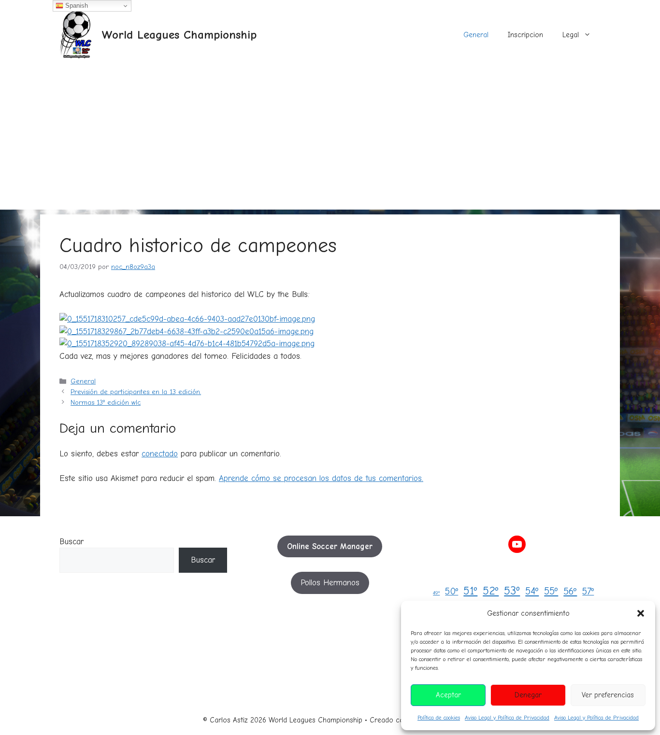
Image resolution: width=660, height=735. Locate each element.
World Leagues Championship (179, 35)
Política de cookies (438, 717)
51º (470, 590)
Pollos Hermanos (330, 582)
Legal (570, 34)
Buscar (71, 541)
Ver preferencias (608, 695)
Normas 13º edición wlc (106, 402)
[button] (641, 613)
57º (588, 591)
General (475, 34)
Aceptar (448, 695)
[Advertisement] (330, 142)
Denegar (528, 695)
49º (436, 593)
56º (570, 591)
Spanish (75, 5)
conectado (160, 453)
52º (491, 590)
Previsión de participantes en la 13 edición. (136, 392)
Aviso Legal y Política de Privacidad (507, 717)
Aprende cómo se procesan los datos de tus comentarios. (321, 478)
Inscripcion (525, 34)
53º (512, 590)
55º (551, 591)
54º (532, 591)
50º (451, 591)
